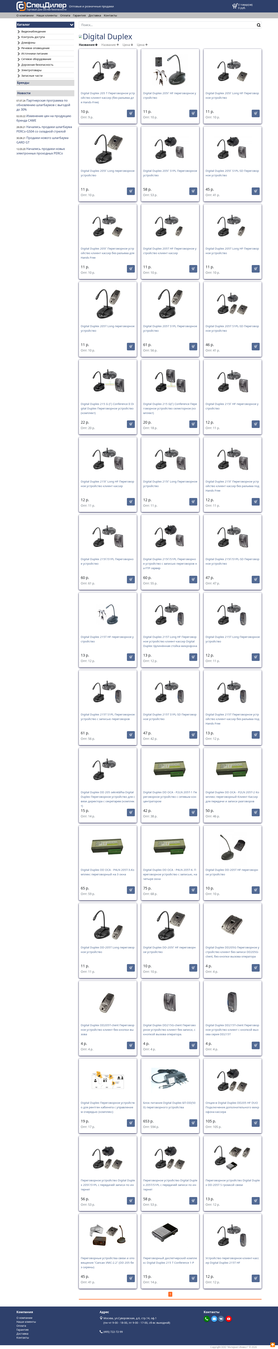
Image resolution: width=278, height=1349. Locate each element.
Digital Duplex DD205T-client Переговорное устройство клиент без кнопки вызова (107, 1029)
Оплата (65, 15)
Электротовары (31, 70)
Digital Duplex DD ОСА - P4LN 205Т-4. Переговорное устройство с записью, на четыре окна (170, 874)
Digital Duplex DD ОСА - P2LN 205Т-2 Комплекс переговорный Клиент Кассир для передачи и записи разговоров (232, 796)
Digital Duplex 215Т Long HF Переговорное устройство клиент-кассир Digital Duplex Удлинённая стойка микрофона (170, 641)
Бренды (23, 83)
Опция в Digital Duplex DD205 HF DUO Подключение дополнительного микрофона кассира (232, 1107)
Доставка (95, 15)
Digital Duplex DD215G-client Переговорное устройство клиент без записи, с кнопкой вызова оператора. (169, 1029)
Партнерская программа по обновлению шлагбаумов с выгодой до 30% (43, 105)
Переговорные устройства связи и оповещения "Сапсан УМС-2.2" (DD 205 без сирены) (107, 1262)
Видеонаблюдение (33, 31)
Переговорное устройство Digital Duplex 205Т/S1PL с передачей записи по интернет (170, 1184)
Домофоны (28, 42)
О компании (25, 15)
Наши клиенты (46, 15)
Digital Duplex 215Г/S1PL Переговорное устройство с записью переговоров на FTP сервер (170, 563)
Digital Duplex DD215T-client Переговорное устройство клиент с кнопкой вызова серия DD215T (232, 1029)
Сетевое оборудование (36, 59)
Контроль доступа (33, 37)
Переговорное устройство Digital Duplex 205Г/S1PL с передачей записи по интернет (108, 1184)
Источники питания (34, 53)
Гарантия (79, 15)
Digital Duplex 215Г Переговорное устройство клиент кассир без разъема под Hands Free (232, 485)
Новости (24, 93)
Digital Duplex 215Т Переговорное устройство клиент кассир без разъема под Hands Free (232, 718)
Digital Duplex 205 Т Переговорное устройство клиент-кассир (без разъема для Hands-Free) (108, 97)
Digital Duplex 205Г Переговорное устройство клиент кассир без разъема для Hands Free (107, 253)
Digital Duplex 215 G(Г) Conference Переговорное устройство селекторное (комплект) (170, 408)
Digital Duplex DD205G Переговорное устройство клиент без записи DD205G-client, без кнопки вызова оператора (232, 951)
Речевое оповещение (35, 48)
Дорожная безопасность (37, 64)
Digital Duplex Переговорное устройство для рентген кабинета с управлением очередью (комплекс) (108, 1107)
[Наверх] (272, 1345)
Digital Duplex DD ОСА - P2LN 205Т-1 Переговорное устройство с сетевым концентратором (170, 796)
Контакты (110, 15)
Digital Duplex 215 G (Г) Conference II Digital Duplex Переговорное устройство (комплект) (107, 408)
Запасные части (32, 75)
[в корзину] (131, 113)
